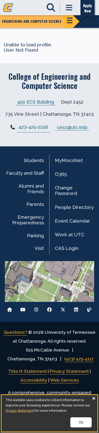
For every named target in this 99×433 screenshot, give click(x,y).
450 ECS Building (35, 102)
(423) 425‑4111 (79, 358)
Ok (81, 422)
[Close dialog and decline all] (93, 398)
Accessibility (33, 380)
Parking (35, 235)
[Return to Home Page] (9, 308)
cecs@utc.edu (72, 127)
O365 (61, 174)
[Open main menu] (69, 7)
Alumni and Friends (31, 188)
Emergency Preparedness (28, 219)
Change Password (66, 190)
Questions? (15, 332)
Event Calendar (72, 221)
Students (34, 160)
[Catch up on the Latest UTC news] (89, 308)
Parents (35, 204)
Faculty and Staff (25, 173)
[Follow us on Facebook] (49, 308)
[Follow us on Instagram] (36, 308)
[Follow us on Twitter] (62, 308)
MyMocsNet (69, 160)
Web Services (64, 380)
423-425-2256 (33, 127)
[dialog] (49, 413)
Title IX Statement (27, 371)
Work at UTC (69, 234)
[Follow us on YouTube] (23, 308)
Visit (39, 248)
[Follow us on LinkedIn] (76, 308)
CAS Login (66, 248)
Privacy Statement (69, 371)
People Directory (74, 207)
